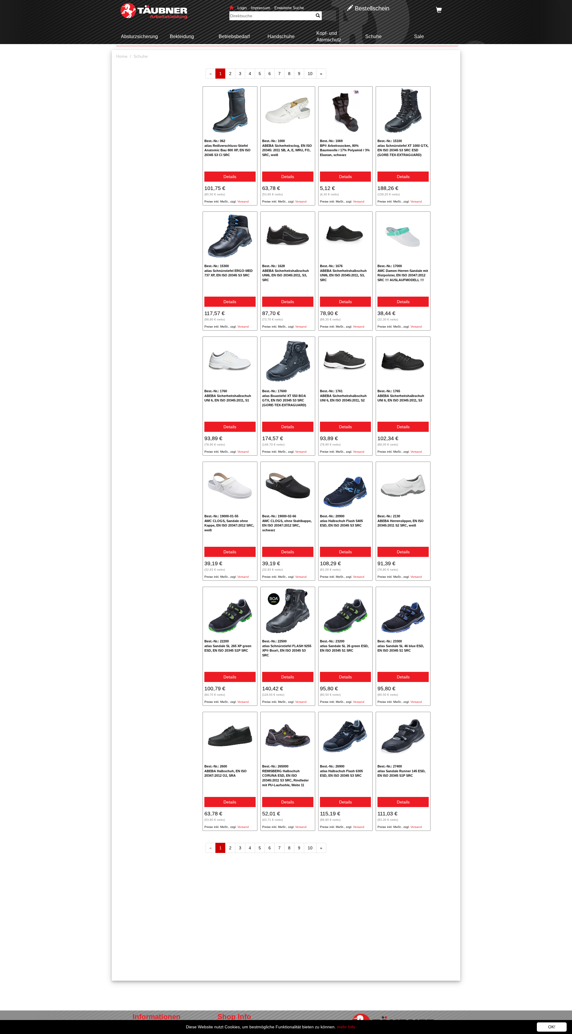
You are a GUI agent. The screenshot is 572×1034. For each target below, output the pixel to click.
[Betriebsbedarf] (232, 42)
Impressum (260, 8)
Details (229, 176)
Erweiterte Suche (289, 8)
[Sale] (416, 42)
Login (242, 8)
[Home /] (124, 61)
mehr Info (346, 1026)
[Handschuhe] (279, 42)
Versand (243, 201)
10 (312, 73)
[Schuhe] (371, 42)
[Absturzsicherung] (137, 42)
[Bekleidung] (179, 42)
